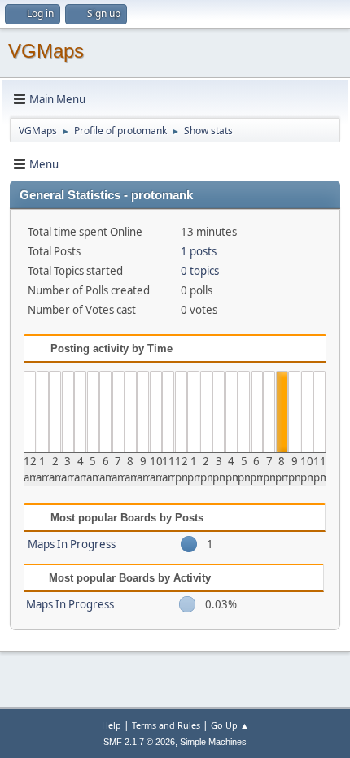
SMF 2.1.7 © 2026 (139, 742)
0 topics (200, 271)
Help (111, 725)
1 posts (199, 251)
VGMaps (46, 51)
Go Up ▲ (230, 725)
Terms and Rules (166, 725)
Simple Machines (213, 742)
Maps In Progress (72, 544)
